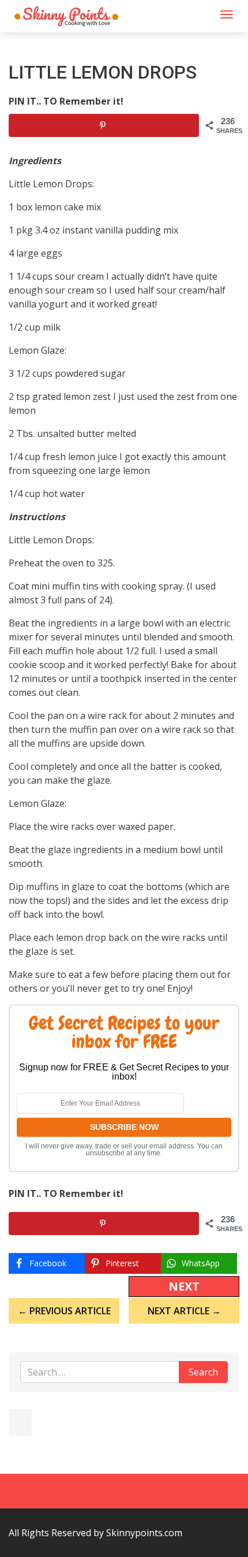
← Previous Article (64, 1310)
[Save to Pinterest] (104, 125)
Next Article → (184, 1310)
